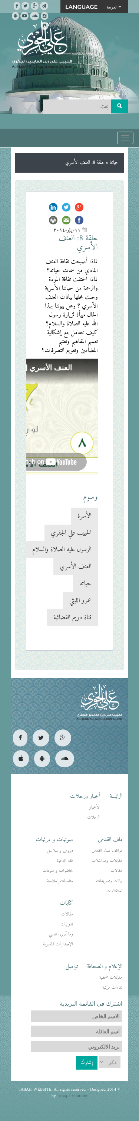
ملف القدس (110, 839)
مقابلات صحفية (110, 978)
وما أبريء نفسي (61, 934)
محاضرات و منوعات (58, 871)
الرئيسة (116, 796)
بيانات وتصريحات (109, 881)
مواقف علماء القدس (107, 851)
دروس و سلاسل (60, 851)
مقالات (116, 871)
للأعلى (33, 1091)
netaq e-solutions (72, 1096)
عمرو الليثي (80, 600)
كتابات (66, 903)
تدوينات (66, 924)
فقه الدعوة (65, 861)
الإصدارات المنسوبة (58, 944)
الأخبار (94, 808)
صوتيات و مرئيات (54, 839)
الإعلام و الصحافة (104, 966)
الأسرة (84, 516)
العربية (112, 7)
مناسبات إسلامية (60, 881)
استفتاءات (114, 891)
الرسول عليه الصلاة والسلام (62, 549)
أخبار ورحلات (85, 796)
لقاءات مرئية (112, 988)
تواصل (72, 966)
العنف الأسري (76, 566)
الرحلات (93, 818)
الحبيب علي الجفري (71, 533)
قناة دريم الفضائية (72, 617)
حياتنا (114, 162)
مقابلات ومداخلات (107, 861)
